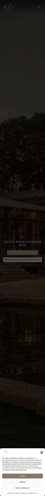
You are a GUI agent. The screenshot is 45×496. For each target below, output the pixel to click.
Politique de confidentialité (28, 493)
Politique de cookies (14, 493)
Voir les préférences (22, 488)
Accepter (22, 476)
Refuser (22, 482)
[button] (42, 452)
